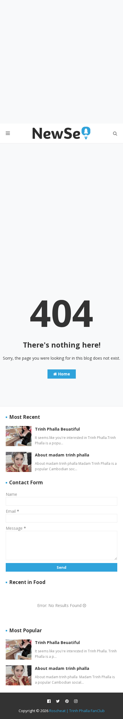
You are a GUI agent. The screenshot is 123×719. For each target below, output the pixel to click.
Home (63, 374)
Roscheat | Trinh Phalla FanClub (77, 710)
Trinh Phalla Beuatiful (57, 429)
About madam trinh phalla (62, 455)
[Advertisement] (61, 62)
